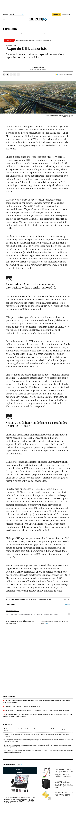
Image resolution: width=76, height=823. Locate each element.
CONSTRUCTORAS (11, 45)
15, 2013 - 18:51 (40, 69)
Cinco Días (43, 34)
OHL (7, 614)
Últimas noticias (9, 697)
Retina (49, 34)
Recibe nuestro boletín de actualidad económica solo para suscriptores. (30, 599)
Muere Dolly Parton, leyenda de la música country (24, 706)
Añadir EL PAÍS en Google (65, 74)
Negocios (35, 34)
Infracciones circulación (51, 614)
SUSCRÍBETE (56, 14)
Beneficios (39, 614)
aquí (46, 623)
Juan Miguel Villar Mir (16, 614)
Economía (10, 28)
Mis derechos (28, 34)
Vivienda (12, 34)
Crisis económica (29, 614)
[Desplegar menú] (4, 19)
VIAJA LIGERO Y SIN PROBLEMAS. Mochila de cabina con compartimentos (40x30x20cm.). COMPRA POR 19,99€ (64, 784)
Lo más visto (7, 724)
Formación (19, 34)
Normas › (67, 604)
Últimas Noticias (57, 34)
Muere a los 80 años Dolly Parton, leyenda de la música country (34, 40)
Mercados (6, 34)
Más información (11, 623)
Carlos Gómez (38, 67)
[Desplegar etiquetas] (69, 614)
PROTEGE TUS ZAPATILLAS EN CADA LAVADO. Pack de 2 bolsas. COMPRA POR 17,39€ (64, 794)
